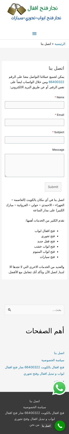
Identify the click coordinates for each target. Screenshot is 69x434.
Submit (53, 187)
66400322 (56, 82)
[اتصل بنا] (60, 426)
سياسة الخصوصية (52, 360)
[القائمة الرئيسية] (34, 33)
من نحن (34, 424)
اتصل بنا (59, 353)
